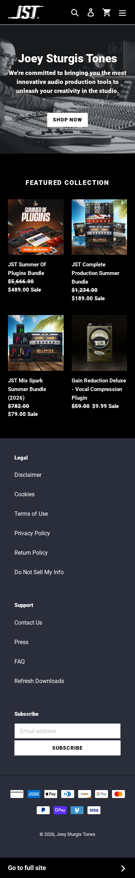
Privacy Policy (32, 533)
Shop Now (67, 120)
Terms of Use (31, 513)
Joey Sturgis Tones (76, 834)
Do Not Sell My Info (39, 572)
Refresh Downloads (39, 681)
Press (21, 642)
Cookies (24, 494)
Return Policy (31, 552)
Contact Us (28, 622)
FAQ (19, 661)
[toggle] (122, 12)
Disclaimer (27, 474)
